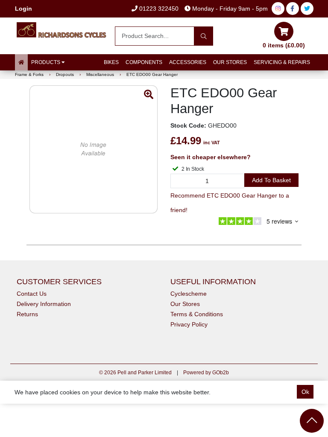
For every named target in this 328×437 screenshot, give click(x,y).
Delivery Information (44, 303)
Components (144, 62)
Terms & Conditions (196, 314)
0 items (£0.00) (284, 45)
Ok (305, 391)
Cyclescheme (188, 293)
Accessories (187, 62)
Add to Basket (271, 180)
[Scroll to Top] (312, 421)
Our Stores (230, 62)
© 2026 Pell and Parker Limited (135, 373)
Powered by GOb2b (206, 373)
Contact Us (32, 293)
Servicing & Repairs (282, 62)
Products (46, 62)
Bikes (111, 62)
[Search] (203, 36)
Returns (27, 314)
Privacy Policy (189, 324)
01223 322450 (158, 8)
